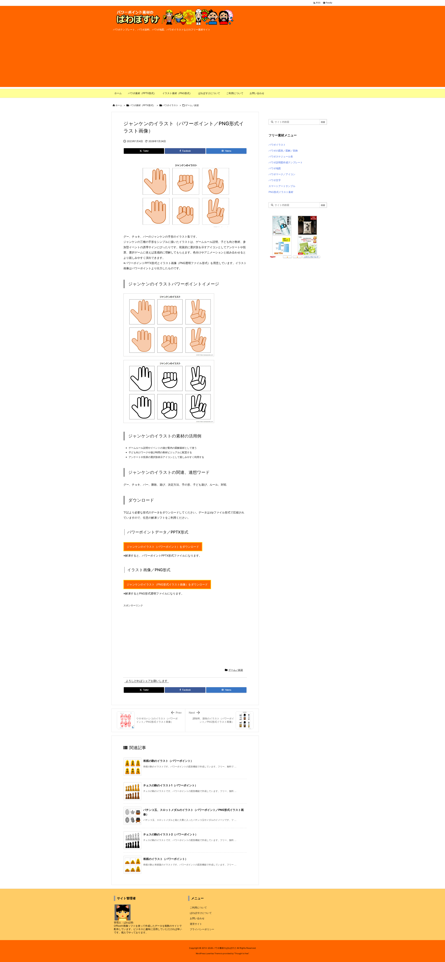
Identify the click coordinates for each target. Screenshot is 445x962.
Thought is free (241, 953)
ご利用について (198, 907)
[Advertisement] (222, 62)
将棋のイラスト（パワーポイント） (165, 859)
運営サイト (196, 923)
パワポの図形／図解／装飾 (283, 150)
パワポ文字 (275, 180)
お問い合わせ (197, 918)
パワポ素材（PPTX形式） (142, 105)
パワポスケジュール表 (281, 156)
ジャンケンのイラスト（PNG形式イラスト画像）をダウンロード (167, 584)
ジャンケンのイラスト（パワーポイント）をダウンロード (163, 546)
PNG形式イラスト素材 (281, 191)
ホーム (118, 105)
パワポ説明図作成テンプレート (286, 162)
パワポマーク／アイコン (282, 174)
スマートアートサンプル (282, 186)
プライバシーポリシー (202, 929)
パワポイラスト (170, 105)
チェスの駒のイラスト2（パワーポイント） (170, 834)
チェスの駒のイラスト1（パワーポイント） (170, 785)
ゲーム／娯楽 (192, 105)
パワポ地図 (275, 168)
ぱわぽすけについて (201, 912)
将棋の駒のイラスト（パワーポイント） (168, 761)
